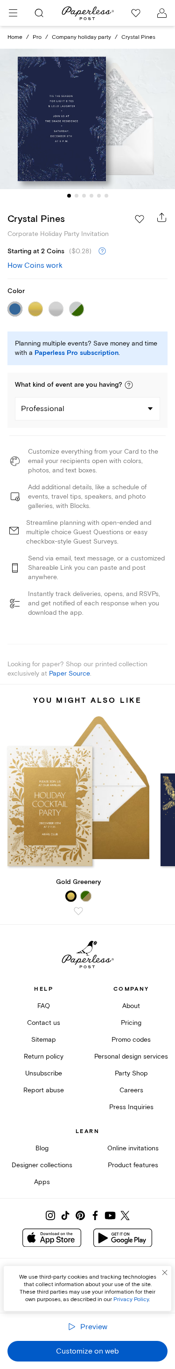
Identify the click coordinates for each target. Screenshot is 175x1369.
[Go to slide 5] (99, 196)
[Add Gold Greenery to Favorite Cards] (78, 911)
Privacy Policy (131, 1299)
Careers (131, 1090)
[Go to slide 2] (76, 196)
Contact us (43, 1023)
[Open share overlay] (162, 217)
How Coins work (35, 265)
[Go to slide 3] (84, 196)
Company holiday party (81, 37)
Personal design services (131, 1056)
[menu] (13, 13)
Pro (37, 37)
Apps (42, 1182)
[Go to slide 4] (91, 196)
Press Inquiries (131, 1107)
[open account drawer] (162, 13)
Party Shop (131, 1073)
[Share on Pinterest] (80, 1215)
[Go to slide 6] (106, 196)
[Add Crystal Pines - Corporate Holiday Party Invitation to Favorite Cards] (139, 219)
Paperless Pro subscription (77, 353)
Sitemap (43, 1040)
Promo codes (131, 1040)
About (131, 1006)
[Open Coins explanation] (102, 251)
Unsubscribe (43, 1073)
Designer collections (42, 1165)
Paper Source (69, 673)
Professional (42, 408)
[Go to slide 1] (69, 196)
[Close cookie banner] (164, 1272)
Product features (133, 1165)
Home (14, 37)
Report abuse (43, 1090)
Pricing (131, 1023)
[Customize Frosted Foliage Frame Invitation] (88, 119)
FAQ (43, 1006)
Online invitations (133, 1148)
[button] (128, 385)
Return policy (43, 1056)
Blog (42, 1148)
